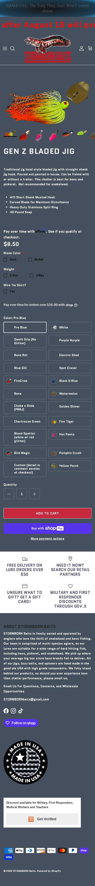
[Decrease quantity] (9, 493)
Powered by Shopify (49, 871)
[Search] (14, 48)
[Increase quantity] (34, 493)
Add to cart (47, 513)
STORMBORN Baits (24, 871)
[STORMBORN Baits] (47, 49)
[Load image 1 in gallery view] (47, 103)
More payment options (47, 538)
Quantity (10, 485)
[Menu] (5, 48)
